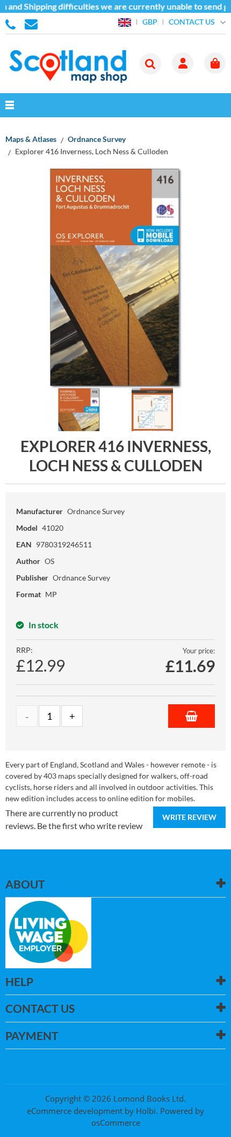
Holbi (146, 1110)
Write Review (189, 817)
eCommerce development (74, 1110)
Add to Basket (191, 716)
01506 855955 (12, 23)
